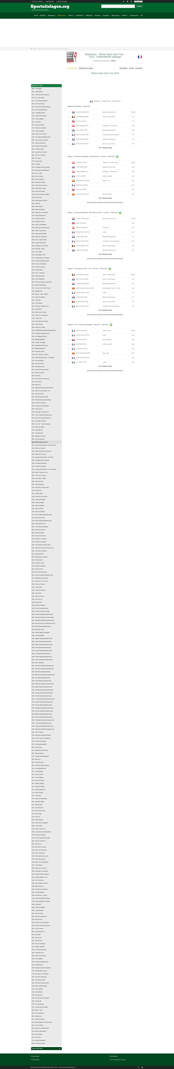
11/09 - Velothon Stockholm (38, 946)
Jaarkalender (50, 1)
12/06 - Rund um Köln (37, 587)
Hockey (97, 15)
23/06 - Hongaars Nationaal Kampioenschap (42, 689)
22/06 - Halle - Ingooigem (38, 662)
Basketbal (79, 15)
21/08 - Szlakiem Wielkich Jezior (39, 877)
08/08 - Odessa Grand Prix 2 (39, 841)
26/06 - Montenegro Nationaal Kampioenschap (43, 729)
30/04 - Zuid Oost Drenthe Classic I (40, 369)
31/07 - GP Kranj (36, 816)
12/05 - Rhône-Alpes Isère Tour (40, 442)
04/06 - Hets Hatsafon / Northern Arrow (41, 544)
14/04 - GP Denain (36, 300)
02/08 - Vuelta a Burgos (37, 819)
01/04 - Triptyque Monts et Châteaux (40, 257)
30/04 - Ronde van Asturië (38, 372)
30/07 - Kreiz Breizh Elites (38, 801)
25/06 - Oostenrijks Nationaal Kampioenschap (43, 720)
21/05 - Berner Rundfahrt (38, 484)
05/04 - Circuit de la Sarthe (38, 276)
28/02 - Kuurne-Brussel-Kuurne (39, 152)
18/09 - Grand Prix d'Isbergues (39, 976)
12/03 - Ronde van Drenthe (38, 191)
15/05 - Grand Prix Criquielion (39, 466)
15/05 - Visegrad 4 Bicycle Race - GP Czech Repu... (44, 469)
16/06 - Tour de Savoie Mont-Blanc (40, 608)
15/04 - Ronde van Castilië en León (40, 306)
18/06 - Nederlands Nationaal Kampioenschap (43, 620)
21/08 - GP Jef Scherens (38, 880)
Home (36, 15)
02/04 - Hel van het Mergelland (39, 263)
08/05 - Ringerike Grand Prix (39, 436)
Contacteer (35, 1060)
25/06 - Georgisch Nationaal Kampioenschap (42, 726)
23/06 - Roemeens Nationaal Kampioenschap (43, 683)
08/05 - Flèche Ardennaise (38, 439)
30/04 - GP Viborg (36, 375)
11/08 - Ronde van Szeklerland (39, 850)
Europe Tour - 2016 (37, 85)
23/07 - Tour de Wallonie (37, 777)
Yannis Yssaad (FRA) (81, 330)
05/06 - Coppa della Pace (38, 553)
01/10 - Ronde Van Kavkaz (38, 1019)
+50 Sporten (133, 15)
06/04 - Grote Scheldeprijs (38, 279)
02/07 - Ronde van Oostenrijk (39, 741)
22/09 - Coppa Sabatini (37, 989)
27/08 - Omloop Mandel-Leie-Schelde (41, 901)
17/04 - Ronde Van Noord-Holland (40, 321)
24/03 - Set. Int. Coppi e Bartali (39, 239)
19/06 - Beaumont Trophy (38, 629)
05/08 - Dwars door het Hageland (40, 822)
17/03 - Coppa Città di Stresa (39, 215)
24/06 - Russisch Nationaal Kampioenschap (42, 711)
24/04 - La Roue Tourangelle (38, 342)
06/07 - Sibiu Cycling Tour (38, 753)
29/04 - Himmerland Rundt (38, 366)
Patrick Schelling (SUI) (82, 227)
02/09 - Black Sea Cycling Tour (39, 916)
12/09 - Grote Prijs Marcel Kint (39, 949)
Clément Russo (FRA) (82, 348)
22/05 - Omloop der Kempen (38, 499)
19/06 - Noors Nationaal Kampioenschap (41, 641)
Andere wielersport (37, 1048)
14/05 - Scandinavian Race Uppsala (40, 460)
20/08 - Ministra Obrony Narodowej (40, 874)
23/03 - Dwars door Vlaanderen (39, 236)
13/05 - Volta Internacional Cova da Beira (41, 451)
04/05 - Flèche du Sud (37, 408)
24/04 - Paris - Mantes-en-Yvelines (40, 354)
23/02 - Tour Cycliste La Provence (40, 140)
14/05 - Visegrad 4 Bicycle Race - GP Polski (42, 457)
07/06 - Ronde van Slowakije (38, 566)
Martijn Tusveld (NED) (82, 250)
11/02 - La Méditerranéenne (38, 112)
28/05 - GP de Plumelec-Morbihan (40, 526)
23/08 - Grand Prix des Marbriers (40, 889)
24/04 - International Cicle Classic (40, 345)
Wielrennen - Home (37, 81)
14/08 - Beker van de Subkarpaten (40, 862)
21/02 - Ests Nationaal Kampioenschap (41, 137)
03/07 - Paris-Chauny (37, 747)
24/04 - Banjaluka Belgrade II (39, 348)
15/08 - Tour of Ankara (37, 865)
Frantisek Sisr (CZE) (81, 339)
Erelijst (131, 68)
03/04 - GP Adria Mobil (37, 269)
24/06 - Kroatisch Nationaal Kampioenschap (42, 702)
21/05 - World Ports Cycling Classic (40, 487)
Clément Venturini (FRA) (82, 232)
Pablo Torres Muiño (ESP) (83, 180)
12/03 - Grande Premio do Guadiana (40, 194)
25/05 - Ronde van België (38, 502)
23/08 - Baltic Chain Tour (38, 886)
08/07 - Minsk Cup (36, 759)
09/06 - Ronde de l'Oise (37, 569)
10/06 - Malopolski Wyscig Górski (40, 578)
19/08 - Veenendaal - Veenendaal (40, 871)
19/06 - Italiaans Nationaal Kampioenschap (42, 638)
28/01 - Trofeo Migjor (37, 88)
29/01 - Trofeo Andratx (37, 91)
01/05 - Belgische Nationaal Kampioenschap (42, 387)
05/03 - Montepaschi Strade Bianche (40, 170)
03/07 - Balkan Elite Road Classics (40, 750)
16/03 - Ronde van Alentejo (38, 209)
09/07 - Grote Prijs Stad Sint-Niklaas (40, 765)
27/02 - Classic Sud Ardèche (38, 143)
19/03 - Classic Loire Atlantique (39, 224)
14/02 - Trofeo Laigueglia (38, 118)
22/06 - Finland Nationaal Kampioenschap (42, 656)
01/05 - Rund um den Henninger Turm (41, 390)
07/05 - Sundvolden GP (37, 430)
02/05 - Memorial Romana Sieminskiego (41, 399)
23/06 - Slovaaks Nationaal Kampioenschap (42, 692)
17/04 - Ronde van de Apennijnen (40, 315)
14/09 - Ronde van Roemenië (39, 955)
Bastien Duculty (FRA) (82, 185)
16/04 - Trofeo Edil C (37, 309)
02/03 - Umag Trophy (37, 161)
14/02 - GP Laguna (36, 121)
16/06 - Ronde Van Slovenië (38, 605)
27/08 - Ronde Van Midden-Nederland (41, 898)
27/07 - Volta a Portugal (37, 792)
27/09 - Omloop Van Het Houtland (40, 1007)
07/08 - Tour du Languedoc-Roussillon (41, 837)
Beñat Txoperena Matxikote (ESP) (85, 288)
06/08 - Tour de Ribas (37, 825)
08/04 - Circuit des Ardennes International (42, 282)
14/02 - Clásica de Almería (38, 124)
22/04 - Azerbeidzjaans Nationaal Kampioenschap (44, 330)
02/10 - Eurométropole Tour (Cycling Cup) (42, 1022)
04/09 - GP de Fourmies (37, 928)
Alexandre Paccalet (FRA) (82, 357)
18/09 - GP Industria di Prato (38, 979)
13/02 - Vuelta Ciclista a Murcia (39, 115)
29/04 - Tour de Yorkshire (38, 363)
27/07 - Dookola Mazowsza (38, 789)
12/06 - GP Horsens (36, 593)
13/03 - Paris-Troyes (37, 197)
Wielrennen (61, 15)
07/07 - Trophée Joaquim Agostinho (40, 756)
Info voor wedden (37, 1)
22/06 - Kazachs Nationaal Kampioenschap (42, 659)
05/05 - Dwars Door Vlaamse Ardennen (41, 418)
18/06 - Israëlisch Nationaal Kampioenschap (42, 614)
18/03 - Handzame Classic (38, 221)
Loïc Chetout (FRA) (81, 362)
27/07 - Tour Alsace (36, 795)
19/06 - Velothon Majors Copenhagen (41, 632)
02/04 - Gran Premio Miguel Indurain (40, 260)
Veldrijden (51, 15)
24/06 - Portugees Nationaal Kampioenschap (42, 708)
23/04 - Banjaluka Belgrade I (38, 339)
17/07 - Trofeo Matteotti (37, 771)
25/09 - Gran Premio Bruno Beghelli (40, 998)
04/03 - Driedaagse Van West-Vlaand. (41, 167)
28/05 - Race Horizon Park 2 (39, 523)
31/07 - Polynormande (37, 804)
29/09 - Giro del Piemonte (38, 1013)
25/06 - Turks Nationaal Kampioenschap (41, 723)
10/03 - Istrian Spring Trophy (39, 188)
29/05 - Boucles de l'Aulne (38, 532)
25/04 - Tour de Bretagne (38, 360)
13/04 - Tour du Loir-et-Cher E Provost (41, 288)
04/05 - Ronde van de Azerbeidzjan (40, 405)
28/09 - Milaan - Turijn (37, 1010)
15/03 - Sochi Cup (36, 203)
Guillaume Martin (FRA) (82, 143)
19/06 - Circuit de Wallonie (38, 635)
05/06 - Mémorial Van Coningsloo (40, 557)
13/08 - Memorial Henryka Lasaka (40, 856)
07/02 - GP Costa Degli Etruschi (39, 109)
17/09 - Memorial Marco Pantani (39, 970)
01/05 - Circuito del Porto (38, 393)
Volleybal (88, 15)
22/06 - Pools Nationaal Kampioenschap (41, 647)
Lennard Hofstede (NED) (82, 112)
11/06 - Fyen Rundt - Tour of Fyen (40, 581)
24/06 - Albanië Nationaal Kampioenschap (42, 714)
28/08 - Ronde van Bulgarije (38, 907)
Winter (124, 15)
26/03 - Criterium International (39, 242)
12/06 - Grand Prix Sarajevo (38, 590)
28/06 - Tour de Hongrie (37, 732)
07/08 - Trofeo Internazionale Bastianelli (41, 831)
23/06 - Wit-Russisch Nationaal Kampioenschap (43, 674)
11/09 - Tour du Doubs (37, 940)
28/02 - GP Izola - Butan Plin (38, 155)
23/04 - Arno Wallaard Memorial (39, 336)
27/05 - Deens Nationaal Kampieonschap (41, 520)
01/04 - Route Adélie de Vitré (38, 254)
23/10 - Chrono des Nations (38, 1043)
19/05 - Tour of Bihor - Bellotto (39, 478)
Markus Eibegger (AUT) (82, 125)
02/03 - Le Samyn (36, 164)
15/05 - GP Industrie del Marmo (39, 463)
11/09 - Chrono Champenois (38, 943)
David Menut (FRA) (81, 344)
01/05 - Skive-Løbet (36, 381)
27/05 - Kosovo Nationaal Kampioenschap (42, 514)
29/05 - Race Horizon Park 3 (39, 529)
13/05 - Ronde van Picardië (38, 448)
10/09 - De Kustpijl (36, 934)
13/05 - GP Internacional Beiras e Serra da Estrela (44, 445)
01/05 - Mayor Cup (36, 384)
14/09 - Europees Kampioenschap (40, 961)
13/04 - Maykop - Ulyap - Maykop (40, 294)
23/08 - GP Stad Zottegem (38, 892)
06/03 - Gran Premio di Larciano (39, 185)
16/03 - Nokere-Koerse (37, 206)
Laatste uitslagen (61, 1)
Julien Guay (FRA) (81, 176)
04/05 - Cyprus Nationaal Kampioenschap (42, 415)
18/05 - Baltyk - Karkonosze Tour (40, 472)
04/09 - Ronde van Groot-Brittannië (40, 922)
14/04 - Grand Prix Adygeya (38, 297)
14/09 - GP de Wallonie (37, 958)
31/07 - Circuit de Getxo (37, 807)
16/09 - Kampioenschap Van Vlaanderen (41, 967)
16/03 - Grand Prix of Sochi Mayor (40, 212)
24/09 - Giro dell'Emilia (37, 992)
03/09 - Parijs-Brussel (37, 919)
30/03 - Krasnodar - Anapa (38, 248)
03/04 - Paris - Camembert (38, 273)
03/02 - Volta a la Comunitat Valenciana (41, 106)
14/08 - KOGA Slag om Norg (38, 859)
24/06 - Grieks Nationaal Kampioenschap (42, 695)
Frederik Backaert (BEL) (82, 301)
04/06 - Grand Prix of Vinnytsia (39, 550)
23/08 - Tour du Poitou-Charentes (40, 883)
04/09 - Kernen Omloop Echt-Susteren (41, 925)
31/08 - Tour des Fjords (37, 913)
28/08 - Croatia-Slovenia (37, 910)
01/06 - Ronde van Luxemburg (39, 538)
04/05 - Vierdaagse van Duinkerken (40, 411)
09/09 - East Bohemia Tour (38, 931)
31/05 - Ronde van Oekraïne (39, 535)
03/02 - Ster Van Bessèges (38, 103)
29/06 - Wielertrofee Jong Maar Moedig (41, 735)
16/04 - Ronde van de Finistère (39, 312)
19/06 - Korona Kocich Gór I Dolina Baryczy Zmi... (44, 623)
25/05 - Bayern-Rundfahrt (38, 505)
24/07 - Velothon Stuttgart (38, 783)
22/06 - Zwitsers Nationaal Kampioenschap (42, 644)
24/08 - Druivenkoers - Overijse (39, 895)
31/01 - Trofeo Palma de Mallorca (40, 100)
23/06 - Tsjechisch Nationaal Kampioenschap (42, 668)
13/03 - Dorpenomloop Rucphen (39, 200)
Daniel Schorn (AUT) (81, 162)
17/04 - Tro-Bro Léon (37, 318)
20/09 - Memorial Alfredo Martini (39, 986)
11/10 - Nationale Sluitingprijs (38, 1040)
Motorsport (115, 15)
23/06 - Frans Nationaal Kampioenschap (41, 680)
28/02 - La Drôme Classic (38, 149)
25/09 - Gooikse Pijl (36, 1001)
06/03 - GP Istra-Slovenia (38, 179)
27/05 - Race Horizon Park (38, 517)
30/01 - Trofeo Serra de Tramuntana (40, 94)
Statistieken (123, 68)
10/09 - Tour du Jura (36, 937)
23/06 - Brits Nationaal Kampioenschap (41, 671)
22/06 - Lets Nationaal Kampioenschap (41, 653)
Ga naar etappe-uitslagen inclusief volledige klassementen (105, 202)
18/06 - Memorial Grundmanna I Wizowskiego (43, 617)
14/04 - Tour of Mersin (37, 303)
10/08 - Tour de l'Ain (36, 844)
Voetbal (42, 15)
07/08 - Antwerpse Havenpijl (38, 834)
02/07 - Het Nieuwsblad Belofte (39, 744)
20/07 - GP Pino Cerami (37, 774)
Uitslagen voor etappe (86, 68)
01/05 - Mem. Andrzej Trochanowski (40, 378)
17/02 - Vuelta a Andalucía (38, 131)
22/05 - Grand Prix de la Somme (39, 496)
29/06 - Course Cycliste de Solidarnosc (41, 738)
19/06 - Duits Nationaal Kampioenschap (41, 626)
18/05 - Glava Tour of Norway (39, 475)
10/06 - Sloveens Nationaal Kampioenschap (42, 575)
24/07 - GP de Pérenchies (38, 780)
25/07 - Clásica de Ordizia (38, 786)
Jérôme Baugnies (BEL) (82, 116)
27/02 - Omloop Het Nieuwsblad (39, 146)
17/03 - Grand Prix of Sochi (38, 218)
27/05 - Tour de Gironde (37, 508)
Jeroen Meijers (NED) (81, 130)
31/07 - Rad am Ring (37, 813)
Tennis (70, 15)
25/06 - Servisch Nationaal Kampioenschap (42, 717)
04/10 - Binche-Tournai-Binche (39, 1031)
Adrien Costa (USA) (81, 121)
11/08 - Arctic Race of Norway (39, 847)
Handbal (106, 15)
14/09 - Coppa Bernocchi (38, 952)
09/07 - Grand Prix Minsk (38, 762)
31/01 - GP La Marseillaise (38, 97)
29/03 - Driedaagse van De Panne (40, 245)
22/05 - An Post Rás (36, 490)
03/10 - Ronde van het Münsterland (40, 1028)
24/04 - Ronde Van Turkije (38, 351)
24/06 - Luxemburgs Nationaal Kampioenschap (43, 699)
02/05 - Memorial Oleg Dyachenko (40, 396)
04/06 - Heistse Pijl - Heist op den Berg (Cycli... (43, 547)
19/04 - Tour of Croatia (37, 324)
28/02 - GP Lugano (36, 158)
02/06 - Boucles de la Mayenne (39, 541)
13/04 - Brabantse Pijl (37, 291)
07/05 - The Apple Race (37, 433)
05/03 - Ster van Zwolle (37, 176)
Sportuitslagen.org (38, 6)
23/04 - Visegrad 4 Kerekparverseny (40, 333)
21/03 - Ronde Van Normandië (39, 233)
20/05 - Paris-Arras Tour (37, 481)
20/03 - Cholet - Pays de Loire (39, 230)
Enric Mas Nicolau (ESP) (82, 194)
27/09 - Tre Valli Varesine (38, 1004)
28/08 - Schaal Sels (36, 904)
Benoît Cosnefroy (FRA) (82, 134)
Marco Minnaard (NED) (82, 279)
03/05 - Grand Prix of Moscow (39, 402)
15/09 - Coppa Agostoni (37, 964)
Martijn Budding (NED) (82, 139)
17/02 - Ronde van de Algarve (39, 128)
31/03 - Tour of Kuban (37, 251)
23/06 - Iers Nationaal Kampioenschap (41, 677)
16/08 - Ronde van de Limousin (39, 868)
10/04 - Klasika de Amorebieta (39, 285)
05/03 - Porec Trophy (37, 173)
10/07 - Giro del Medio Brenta (39, 768)
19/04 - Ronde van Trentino (38, 327)
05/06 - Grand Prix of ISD (38, 563)
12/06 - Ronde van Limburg (38, 584)
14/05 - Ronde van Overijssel (39, 454)
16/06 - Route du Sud (37, 602)
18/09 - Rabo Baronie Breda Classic (40, 983)
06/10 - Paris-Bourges (37, 1034)
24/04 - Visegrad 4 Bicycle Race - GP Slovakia (43, 357)
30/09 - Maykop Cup (36, 1016)
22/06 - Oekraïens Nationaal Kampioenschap (42, 665)
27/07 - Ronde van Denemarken (39, 798)
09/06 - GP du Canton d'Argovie (39, 572)
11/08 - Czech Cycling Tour (38, 853)
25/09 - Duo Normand (37, 995)
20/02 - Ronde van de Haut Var (39, 134)
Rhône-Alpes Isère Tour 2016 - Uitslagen (58, 49)
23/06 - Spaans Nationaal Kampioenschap (42, 686)
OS (142, 15)
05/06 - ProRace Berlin (37, 560)
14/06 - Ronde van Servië (38, 596)
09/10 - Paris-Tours (36, 1037)
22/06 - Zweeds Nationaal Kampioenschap (42, 650)
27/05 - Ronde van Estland (38, 511)
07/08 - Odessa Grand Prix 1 (39, 828)
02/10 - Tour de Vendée (37, 1025)
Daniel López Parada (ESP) (83, 353)
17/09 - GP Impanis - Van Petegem (40, 973)
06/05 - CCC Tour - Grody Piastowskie (41, 424)
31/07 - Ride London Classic (38, 810)
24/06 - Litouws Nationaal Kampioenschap (42, 705)
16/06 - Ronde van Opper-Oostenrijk (40, 611)
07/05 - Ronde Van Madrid (38, 427)
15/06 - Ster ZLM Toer (37, 599)
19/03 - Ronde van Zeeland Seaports (41, 227)
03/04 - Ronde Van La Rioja (38, 266)
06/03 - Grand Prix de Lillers (38, 182)
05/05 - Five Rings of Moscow (39, 421)
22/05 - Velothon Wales (37, 493)
